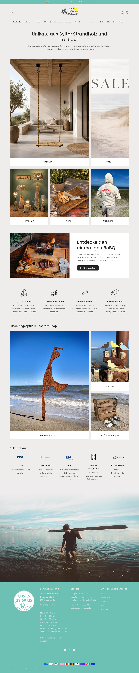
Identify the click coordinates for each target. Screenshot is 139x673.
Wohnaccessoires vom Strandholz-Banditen (45, 473)
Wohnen (48, 162)
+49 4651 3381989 (82, 605)
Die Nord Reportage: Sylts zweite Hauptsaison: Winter (69, 473)
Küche (68, 220)
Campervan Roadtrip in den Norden (118, 473)
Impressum (105, 598)
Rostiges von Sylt (48, 435)
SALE (108, 162)
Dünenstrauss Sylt (22, 668)
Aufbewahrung (108, 435)
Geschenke (109, 220)
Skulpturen (108, 386)
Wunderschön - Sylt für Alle (21, 471)
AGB (102, 605)
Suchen (104, 594)
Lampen (28, 220)
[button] (12, 12)
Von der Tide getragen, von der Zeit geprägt (94, 476)
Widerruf (104, 609)
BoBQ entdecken (87, 268)
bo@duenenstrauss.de (81, 608)
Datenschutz (106, 601)
